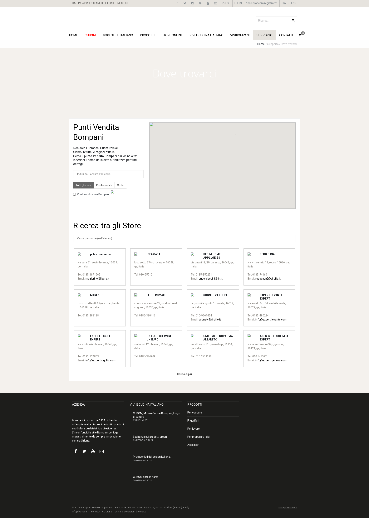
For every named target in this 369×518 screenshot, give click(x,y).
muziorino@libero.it (97, 278)
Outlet (121, 185)
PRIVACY (96, 511)
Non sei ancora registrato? (262, 3)
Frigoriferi (193, 420)
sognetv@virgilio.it (210, 319)
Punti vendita (104, 185)
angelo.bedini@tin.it (211, 278)
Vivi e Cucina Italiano (206, 35)
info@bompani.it (80, 511)
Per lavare (193, 428)
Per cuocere (194, 412)
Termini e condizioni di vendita (130, 511)
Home (73, 35)
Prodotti (147, 35)
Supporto (264, 35)
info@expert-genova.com (271, 360)
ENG (293, 3)
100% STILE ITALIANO (118, 35)
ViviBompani (240, 35)
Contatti (286, 35)
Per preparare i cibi (198, 436)
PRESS (226, 3)
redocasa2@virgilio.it (268, 278)
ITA (284, 3)
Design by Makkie (287, 507)
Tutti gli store (83, 185)
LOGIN (238, 3)
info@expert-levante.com (271, 319)
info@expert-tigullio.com (101, 360)
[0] (299, 35)
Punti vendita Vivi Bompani (93, 194)
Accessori (193, 444)
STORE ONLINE (172, 35)
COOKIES (107, 511)
